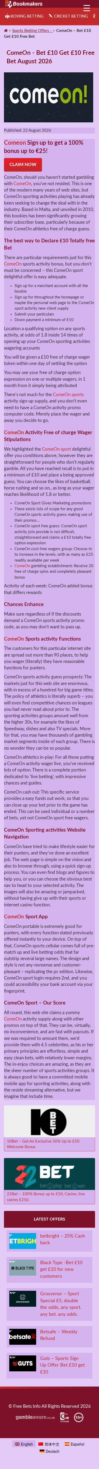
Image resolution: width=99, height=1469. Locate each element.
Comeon (15, 143)
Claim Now (23, 164)
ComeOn (22, 183)
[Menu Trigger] (86, 7)
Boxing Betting (27, 16)
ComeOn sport (56, 449)
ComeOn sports (68, 394)
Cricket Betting (71, 16)
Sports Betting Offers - (32, 31)
